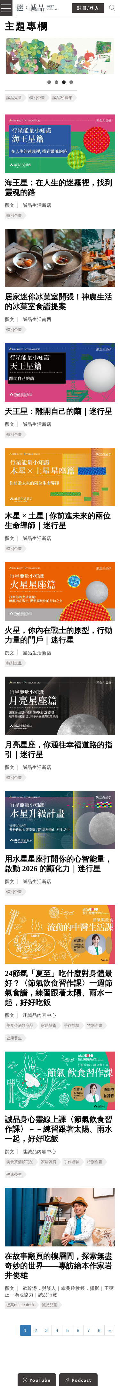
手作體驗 (71, 1025)
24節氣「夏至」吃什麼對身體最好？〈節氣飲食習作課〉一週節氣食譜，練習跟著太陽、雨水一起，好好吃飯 (58, 988)
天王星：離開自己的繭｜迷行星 (58, 411)
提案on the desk (20, 1305)
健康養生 (14, 1038)
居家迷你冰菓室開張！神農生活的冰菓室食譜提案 (58, 302)
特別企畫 (37, 98)
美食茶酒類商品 (19, 1025)
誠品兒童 (14, 98)
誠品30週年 (62, 98)
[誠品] (38, 7)
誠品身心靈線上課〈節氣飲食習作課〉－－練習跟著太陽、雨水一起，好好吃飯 (58, 1129)
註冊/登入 (88, 8)
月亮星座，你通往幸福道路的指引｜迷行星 (58, 750)
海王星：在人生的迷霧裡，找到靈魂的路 (58, 187)
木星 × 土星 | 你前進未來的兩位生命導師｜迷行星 (58, 521)
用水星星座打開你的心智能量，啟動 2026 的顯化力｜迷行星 (58, 864)
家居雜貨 (48, 1025)
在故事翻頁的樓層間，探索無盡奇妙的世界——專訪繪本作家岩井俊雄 (58, 1266)
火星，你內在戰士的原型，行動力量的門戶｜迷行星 (58, 635)
